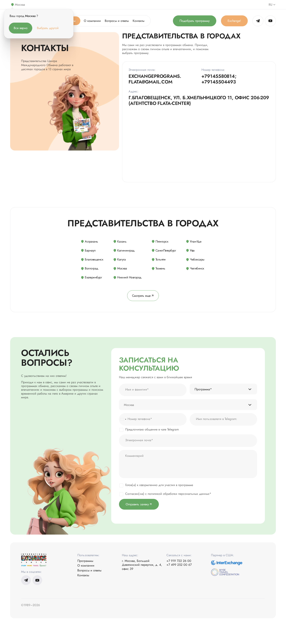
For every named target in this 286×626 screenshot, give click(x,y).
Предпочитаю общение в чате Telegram (152, 429)
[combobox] (123, 419)
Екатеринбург (93, 277)
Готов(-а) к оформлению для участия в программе (159, 485)
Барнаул (90, 250)
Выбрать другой (48, 28)
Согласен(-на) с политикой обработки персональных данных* (168, 494)
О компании (92, 21)
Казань (121, 241)
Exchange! (234, 21)
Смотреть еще (141, 295)
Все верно (21, 28)
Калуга (121, 259)
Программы (85, 561)
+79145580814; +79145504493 (219, 79)
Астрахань (91, 241)
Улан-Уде (195, 241)
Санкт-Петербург (166, 250)
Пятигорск (162, 241)
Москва (122, 268)
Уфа (192, 250)
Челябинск (197, 268)
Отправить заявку (137, 504)
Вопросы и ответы (117, 21)
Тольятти (161, 259)
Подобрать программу (195, 21)
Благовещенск (94, 259)
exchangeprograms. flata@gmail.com (155, 79)
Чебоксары (197, 259)
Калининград (126, 250)
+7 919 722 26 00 (178, 561)
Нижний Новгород (129, 277)
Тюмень (160, 268)
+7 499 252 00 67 (179, 565)
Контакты (138, 21)
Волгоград (91, 268)
